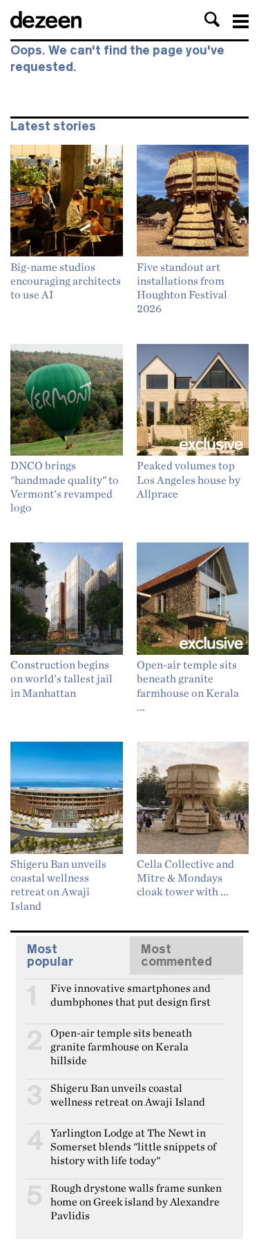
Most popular (50, 955)
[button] (212, 19)
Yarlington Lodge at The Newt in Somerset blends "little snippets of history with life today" (133, 1138)
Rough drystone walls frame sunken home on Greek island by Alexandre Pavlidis (136, 1193)
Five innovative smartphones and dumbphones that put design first (130, 994)
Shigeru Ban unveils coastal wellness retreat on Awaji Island (127, 1093)
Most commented (176, 955)
